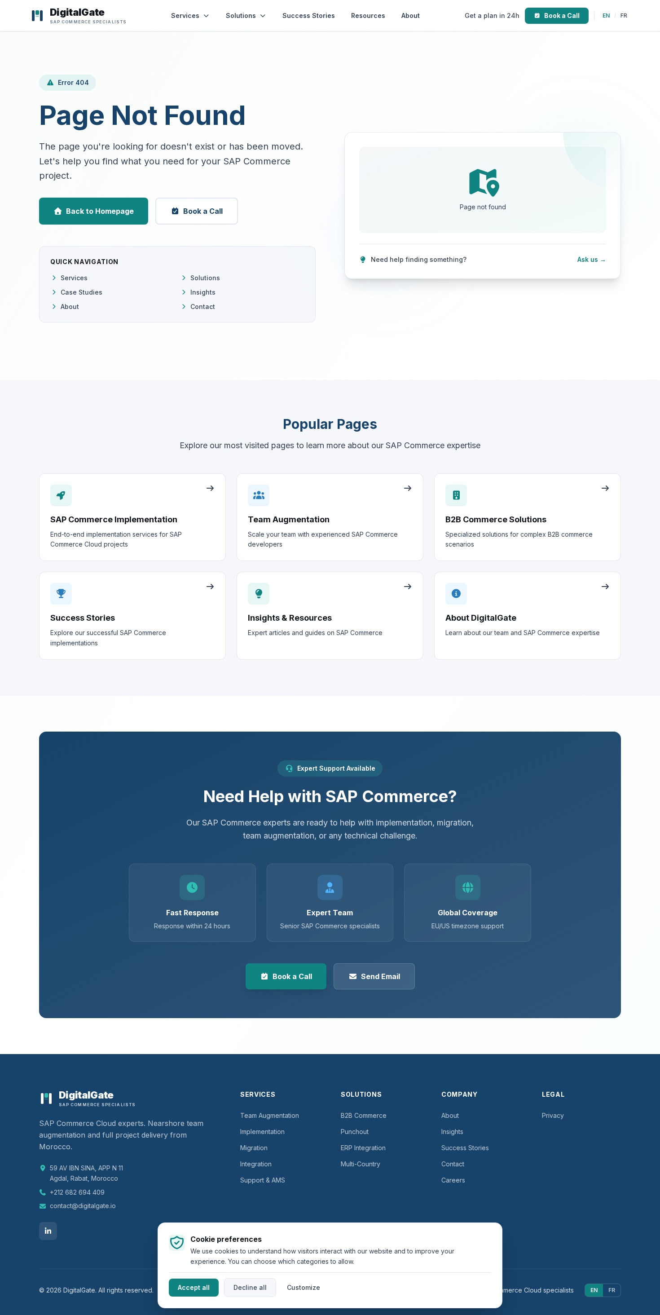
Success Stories (308, 15)
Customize (303, 1287)
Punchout (355, 1131)
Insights (203, 292)
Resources (368, 15)
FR (623, 15)
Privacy (553, 1115)
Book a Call (562, 15)
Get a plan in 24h (492, 15)
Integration (256, 1164)
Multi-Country (360, 1164)
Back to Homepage (100, 211)
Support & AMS (262, 1180)
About (410, 15)
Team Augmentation (269, 1115)
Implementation (262, 1131)
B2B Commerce (364, 1115)
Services (185, 15)
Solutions (241, 15)
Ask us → (591, 259)
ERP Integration (363, 1148)
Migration (254, 1148)
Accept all (194, 1287)
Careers (453, 1180)
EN (606, 15)
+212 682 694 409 (77, 1192)
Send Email (380, 976)
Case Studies (81, 292)
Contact (202, 306)
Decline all (250, 1287)
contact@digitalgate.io (83, 1205)
